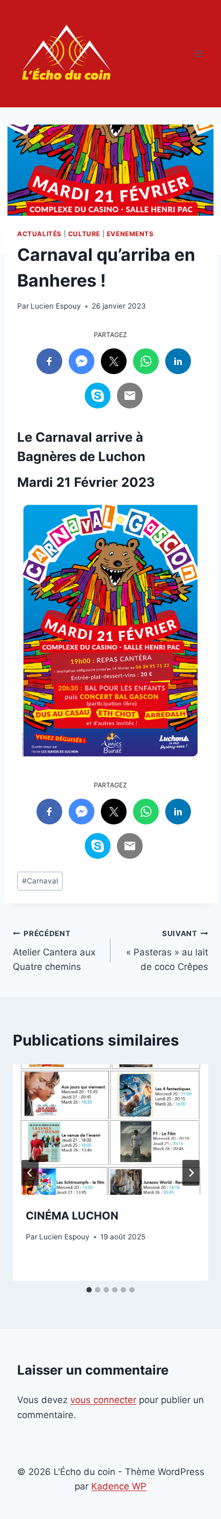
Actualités (39, 234)
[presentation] (110, 1129)
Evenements (130, 234)
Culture (84, 234)
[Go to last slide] (30, 1173)
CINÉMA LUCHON (72, 1215)
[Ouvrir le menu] (198, 53)
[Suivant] (191, 1173)
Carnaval (40, 881)
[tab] (89, 1289)
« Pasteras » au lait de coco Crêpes (167, 950)
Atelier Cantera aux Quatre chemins (54, 950)
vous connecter (103, 1399)
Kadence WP (118, 1486)
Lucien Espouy (56, 306)
